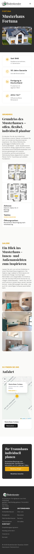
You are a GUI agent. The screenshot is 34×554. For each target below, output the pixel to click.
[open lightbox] (17, 172)
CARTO (29, 418)
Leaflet (23, 418)
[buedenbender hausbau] (11, 494)
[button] (30, 4)
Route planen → (12, 390)
